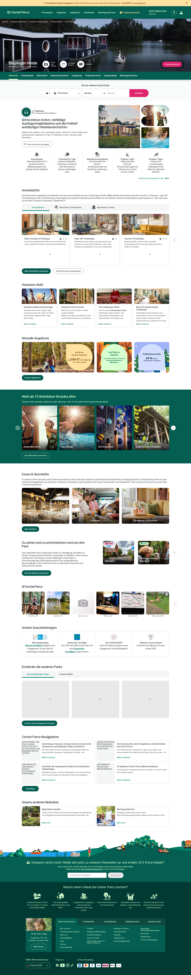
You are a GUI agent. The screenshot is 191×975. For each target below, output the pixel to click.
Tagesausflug (110, 75)
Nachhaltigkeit (66, 938)
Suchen (139, 93)
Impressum (144, 934)
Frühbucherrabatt (131, 12)
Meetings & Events (107, 12)
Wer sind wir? (65, 929)
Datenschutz (145, 937)
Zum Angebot (139, 3)
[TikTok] (72, 966)
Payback (117, 935)
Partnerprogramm (94, 935)
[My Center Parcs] (181, 12)
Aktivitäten (42, 75)
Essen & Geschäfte (59, 75)
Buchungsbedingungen (92, 869)
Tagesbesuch (119, 938)
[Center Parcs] (18, 12)
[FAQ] (174, 12)
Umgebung (77, 75)
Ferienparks (47, 12)
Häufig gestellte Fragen (96, 932)
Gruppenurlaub (120, 932)
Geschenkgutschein (122, 941)
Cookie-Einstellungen (149, 940)
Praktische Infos (93, 75)
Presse (63, 944)
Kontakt (90, 929)
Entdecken (89, 12)
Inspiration (75, 12)
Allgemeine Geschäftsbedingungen (150, 929)
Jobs (62, 941)
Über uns (63, 935)
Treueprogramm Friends (70, 932)
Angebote (61, 12)
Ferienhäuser (27, 75)
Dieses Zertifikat (33, 645)
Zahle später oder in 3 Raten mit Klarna (96, 942)
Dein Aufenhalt (66, 947)
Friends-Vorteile (93, 938)
